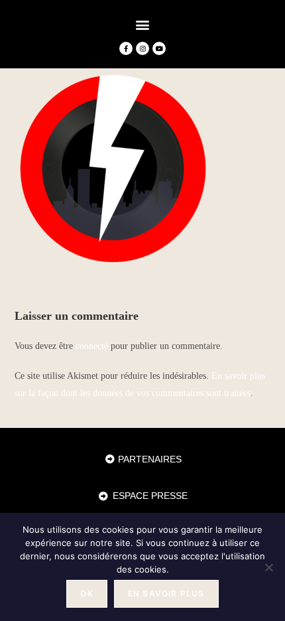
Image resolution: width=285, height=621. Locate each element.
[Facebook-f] (126, 48)
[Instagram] (142, 48)
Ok (86, 593)
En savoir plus (166, 593)
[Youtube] (159, 48)
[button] (143, 24)
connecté (92, 346)
